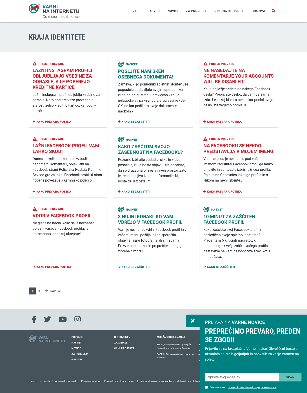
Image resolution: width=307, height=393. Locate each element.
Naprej (55, 290)
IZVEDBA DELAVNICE (229, 11)
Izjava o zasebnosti (39, 381)
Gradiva (258, 11)
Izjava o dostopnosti (65, 381)
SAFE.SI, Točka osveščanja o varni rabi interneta (175, 356)
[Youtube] (63, 319)
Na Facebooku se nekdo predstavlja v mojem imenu (238, 148)
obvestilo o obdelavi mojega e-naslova (252, 387)
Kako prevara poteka (53, 121)
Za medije (121, 342)
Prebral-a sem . (243, 387)
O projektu (122, 337)
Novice (173, 11)
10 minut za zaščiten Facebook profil (229, 219)
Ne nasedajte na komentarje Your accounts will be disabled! (238, 76)
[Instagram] (77, 319)
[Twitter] (47, 319)
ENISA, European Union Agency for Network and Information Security (174, 346)
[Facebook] (34, 319)
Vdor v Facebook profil (62, 215)
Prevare (133, 11)
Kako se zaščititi (136, 121)
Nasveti (153, 11)
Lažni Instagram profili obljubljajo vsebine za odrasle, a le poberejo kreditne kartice (62, 79)
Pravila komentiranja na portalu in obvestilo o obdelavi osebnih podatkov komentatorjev (153, 381)
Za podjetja (196, 11)
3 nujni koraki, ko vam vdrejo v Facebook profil (150, 219)
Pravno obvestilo (90, 381)
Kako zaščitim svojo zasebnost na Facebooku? (150, 149)
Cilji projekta (124, 348)
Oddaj (290, 376)
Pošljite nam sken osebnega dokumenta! (145, 74)
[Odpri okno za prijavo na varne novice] (193, 321)
